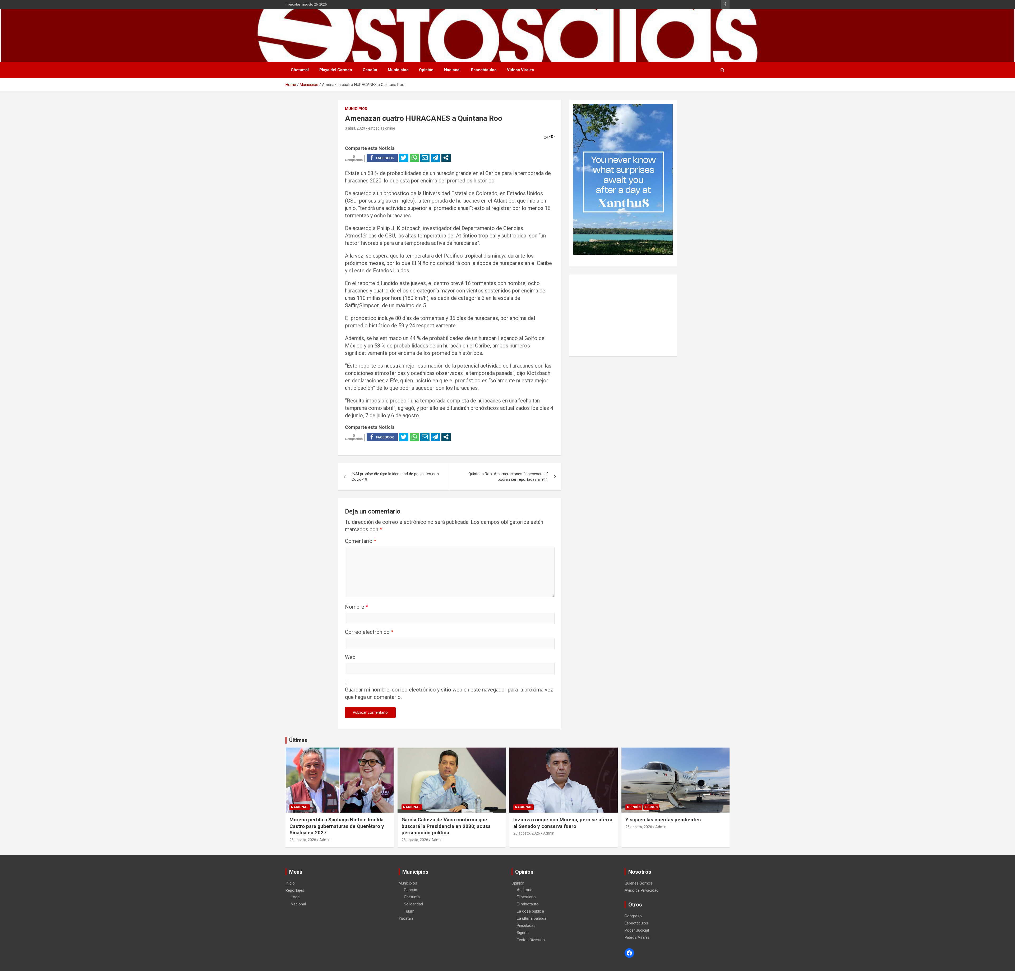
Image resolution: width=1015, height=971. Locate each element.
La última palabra (531, 918)
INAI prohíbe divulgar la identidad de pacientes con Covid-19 (395, 476)
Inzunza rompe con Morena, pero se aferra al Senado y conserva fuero (562, 823)
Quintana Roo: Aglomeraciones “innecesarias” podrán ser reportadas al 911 (508, 476)
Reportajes (294, 890)
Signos (651, 807)
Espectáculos (483, 69)
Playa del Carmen (335, 69)
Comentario (360, 541)
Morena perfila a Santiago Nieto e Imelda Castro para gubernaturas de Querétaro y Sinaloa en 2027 (336, 826)
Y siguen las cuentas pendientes (663, 820)
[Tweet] (403, 158)
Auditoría (524, 889)
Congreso (633, 916)
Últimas (298, 740)
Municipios (398, 69)
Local (295, 897)
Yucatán (406, 918)
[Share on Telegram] (435, 158)
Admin (324, 840)
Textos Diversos (531, 939)
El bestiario (526, 897)
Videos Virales (520, 69)
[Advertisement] (623, 315)
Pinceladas (526, 925)
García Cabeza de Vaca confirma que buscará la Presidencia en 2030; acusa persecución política (446, 826)
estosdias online (381, 128)
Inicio (290, 883)
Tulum (409, 911)
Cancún (370, 69)
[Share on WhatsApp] (414, 158)
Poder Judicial (637, 930)
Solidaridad (413, 904)
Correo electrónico (369, 632)
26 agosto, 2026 (302, 840)
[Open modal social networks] (446, 158)
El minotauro (528, 904)
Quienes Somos (638, 883)
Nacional (452, 69)
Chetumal (300, 69)
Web (350, 657)
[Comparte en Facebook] (382, 158)
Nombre (356, 607)
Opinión (426, 69)
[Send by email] (425, 158)
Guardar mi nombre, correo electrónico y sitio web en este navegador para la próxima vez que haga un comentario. (449, 693)
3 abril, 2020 (355, 128)
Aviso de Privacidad (641, 890)
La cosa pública (530, 911)
